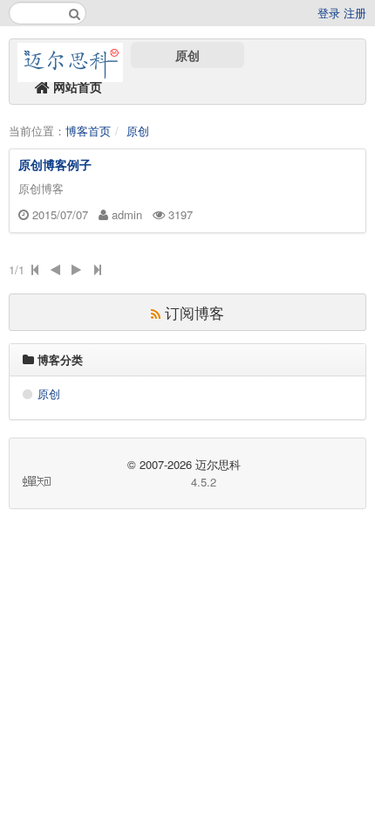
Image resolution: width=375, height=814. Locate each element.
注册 (355, 12)
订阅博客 (192, 312)
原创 (187, 55)
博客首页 (88, 130)
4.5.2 (203, 481)
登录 (328, 12)
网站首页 (76, 86)
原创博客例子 (55, 164)
